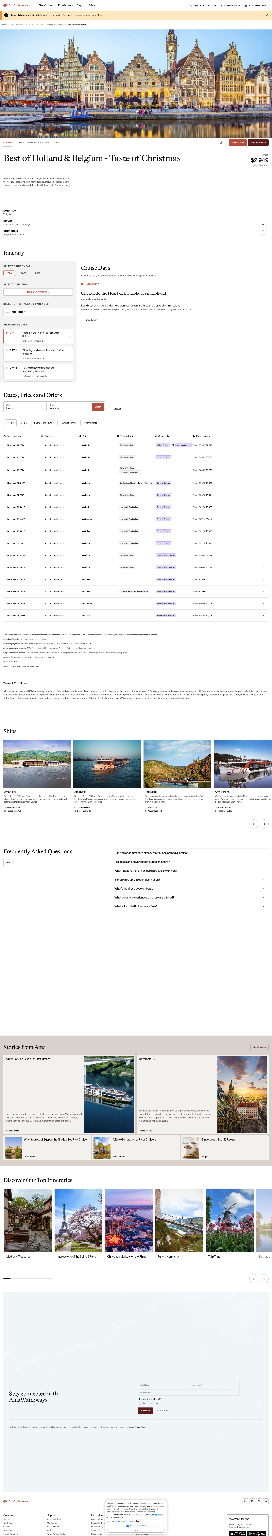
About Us (7, 1519)
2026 (9, 273)
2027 (23, 273)
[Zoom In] (263, 224)
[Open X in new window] (259, 1501)
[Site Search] (215, 5)
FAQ (49, 1530)
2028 (38, 273)
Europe (32, 25)
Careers (6, 1526)
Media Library (97, 1526)
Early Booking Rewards (44, 423)
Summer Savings (69, 423)
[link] (92, 5)
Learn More (96, 15)
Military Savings (90, 423)
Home (5, 25)
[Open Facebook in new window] (252, 1501)
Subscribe (95, 1530)
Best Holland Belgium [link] (77, 25)
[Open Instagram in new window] (245, 1501)
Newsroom (8, 1530)
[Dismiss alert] (267, 15)
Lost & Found (53, 1526)
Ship (52, 405)
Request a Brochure (100, 1523)
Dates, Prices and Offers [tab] (38, 142)
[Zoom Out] (263, 231)
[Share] (221, 142)
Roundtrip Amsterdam (38, 292)
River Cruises (18, 25)
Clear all (117, 408)
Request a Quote (54, 1519)
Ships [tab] (56, 142)
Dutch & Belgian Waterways (51, 25)
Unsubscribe (96, 1534)
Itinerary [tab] (20, 142)
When (8, 405)
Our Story (7, 1523)
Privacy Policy (140, 1427)
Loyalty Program (10, 1534)
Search (98, 407)
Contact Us (52, 1523)
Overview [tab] (7, 142)
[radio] (140, 1403)
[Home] (17, 5)
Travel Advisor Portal (56, 1534)
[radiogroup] (189, 1403)
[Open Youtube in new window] (266, 1501)
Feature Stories (98, 1519)
